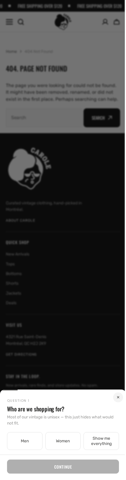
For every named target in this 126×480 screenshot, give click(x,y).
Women (61, 441)
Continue (60, 467)
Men (24, 441)
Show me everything (97, 441)
